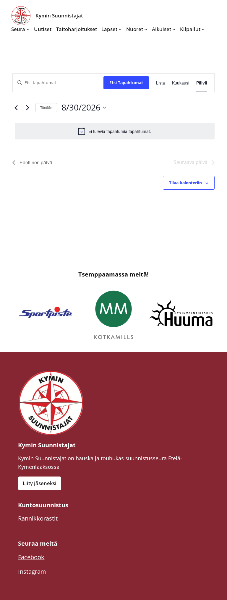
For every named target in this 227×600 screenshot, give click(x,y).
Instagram (32, 571)
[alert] (115, 131)
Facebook (31, 557)
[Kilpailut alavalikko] (203, 29)
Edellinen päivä (36, 162)
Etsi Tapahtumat (126, 82)
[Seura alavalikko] (28, 29)
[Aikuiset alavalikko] (173, 29)
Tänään (46, 107)
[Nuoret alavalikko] (145, 29)
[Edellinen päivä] (16, 107)
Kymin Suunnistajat (59, 15)
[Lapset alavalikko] (120, 29)
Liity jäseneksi (39, 483)
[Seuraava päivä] (27, 107)
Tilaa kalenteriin (185, 183)
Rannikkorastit (38, 518)
